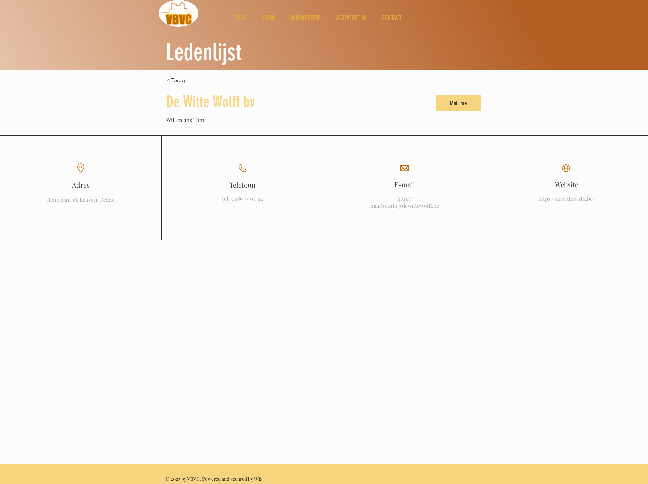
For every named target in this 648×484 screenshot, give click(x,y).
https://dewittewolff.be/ (566, 198)
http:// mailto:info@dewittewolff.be (404, 202)
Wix (258, 479)
